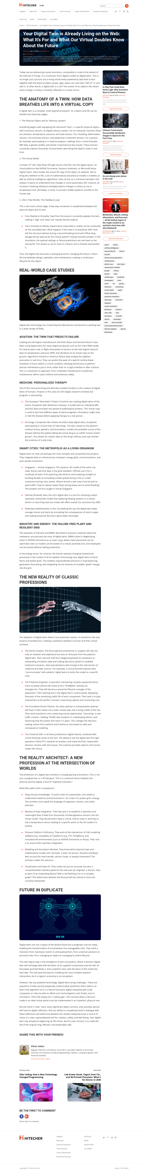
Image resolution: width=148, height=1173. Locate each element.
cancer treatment (111, 306)
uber (117, 313)
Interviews (42, 19)
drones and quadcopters (113, 258)
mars (119, 280)
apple (120, 290)
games (121, 284)
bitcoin (121, 251)
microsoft (118, 300)
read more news (115, 155)
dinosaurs (108, 316)
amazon (119, 309)
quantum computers (112, 297)
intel (106, 322)
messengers (109, 280)
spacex (107, 274)
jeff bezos (108, 309)
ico (114, 284)
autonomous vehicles (112, 267)
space (107, 245)
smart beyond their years (113, 326)
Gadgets (22, 11)
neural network (110, 251)
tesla (115, 274)
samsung (108, 300)
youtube (119, 316)
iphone (123, 329)
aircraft (107, 254)
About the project (122, 1168)
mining (116, 271)
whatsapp (117, 319)
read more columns (116, 193)
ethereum (108, 287)
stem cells (108, 313)
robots (115, 245)
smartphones (109, 261)
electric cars (109, 264)
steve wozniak (117, 322)
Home (21, 25)
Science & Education (48, 11)
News (32, 19)
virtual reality (109, 290)
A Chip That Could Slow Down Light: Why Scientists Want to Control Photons (115, 90)
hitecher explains (111, 329)
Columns (54, 19)
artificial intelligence (112, 248)
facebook (120, 277)
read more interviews (115, 239)
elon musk (121, 264)
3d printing (119, 287)
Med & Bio (33, 11)
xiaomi (107, 319)
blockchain (108, 332)
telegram (108, 303)
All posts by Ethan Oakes (40, 1059)
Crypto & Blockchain (82, 11)
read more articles (115, 109)
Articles (23, 19)
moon (107, 284)
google (107, 271)
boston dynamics (111, 293)
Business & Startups (100, 11)
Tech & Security (65, 11)
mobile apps (109, 277)
